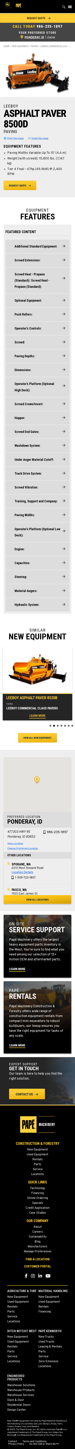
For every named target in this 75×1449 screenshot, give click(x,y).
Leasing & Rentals (50, 1347)
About (37, 1227)
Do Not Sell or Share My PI (44, 1444)
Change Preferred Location (22, 848)
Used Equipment (37, 1154)
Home (7, 46)
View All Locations (37, 899)
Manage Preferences (37, 1251)
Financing (37, 1193)
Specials (37, 1203)
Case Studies (37, 1213)
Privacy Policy (16, 1444)
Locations (37, 1174)
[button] (37, 18)
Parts (37, 1164)
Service (38, 1169)
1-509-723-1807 (25, 878)
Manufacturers (37, 1247)
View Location (15, 843)
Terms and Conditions (34, 1441)
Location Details (22, 872)
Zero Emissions (48, 1361)
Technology (37, 1188)
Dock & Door (15, 1400)
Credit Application (38, 1208)
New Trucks (46, 1337)
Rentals (37, 1159)
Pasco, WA (19, 890)
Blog (37, 1242)
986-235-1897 (49, 26)
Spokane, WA (21, 864)
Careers (37, 1232)
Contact (12, 1441)
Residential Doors (19, 1405)
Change (51, 37)
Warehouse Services (20, 1395)
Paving (34, 46)
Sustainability (38, 1237)
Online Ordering (37, 1198)
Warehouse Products (21, 1390)
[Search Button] (64, 8)
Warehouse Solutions (21, 1385)
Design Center (16, 1410)
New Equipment (20, 46)
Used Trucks (46, 1342)
